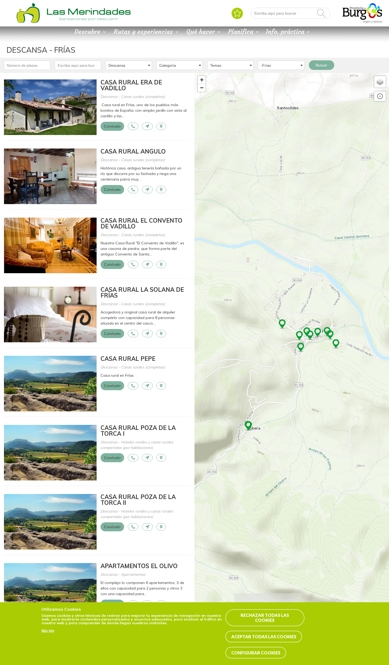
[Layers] (380, 82)
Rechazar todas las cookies (265, 618)
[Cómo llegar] (147, 126)
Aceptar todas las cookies (263, 636)
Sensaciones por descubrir (88, 19)
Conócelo (112, 126)
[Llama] (133, 126)
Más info (48, 631)
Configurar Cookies (255, 652)
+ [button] (201, 80)
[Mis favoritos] (237, 13)
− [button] (201, 87)
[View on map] (161, 126)
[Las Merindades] (28, 22)
